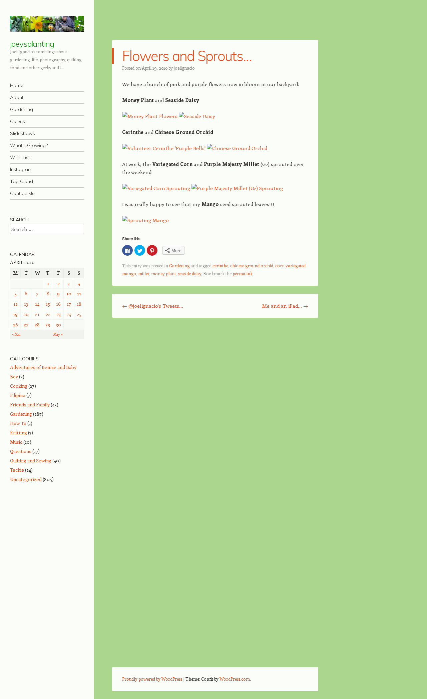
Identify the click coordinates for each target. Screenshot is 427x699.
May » (58, 334)
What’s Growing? (29, 145)
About (16, 97)
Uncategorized (26, 479)
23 (58, 314)
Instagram (21, 169)
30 (58, 324)
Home (16, 85)
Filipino (17, 395)
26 (15, 324)
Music (16, 442)
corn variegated (290, 265)
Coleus (17, 121)
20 (26, 314)
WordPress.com (235, 679)
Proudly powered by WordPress (152, 679)
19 (15, 314)
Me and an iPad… (285, 305)
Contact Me (22, 193)
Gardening (21, 109)
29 (47, 324)
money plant (163, 273)
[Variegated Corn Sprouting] (156, 188)
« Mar (16, 334)
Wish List (20, 157)
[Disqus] (215, 409)
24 (68, 314)
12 (15, 304)
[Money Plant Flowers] (149, 116)
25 (79, 314)
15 (48, 304)
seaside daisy (189, 273)
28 (37, 324)
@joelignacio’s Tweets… (152, 305)
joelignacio (184, 68)
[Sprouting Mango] (145, 220)
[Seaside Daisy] (197, 116)
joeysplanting (32, 44)
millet (143, 273)
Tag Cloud (21, 181)
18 (79, 304)
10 (68, 293)
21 (37, 314)
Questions (20, 451)
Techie (17, 470)
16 (58, 304)
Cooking (18, 386)
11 (79, 293)
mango (129, 273)
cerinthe (220, 265)
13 (26, 304)
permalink (243, 273)
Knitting (18, 432)
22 (48, 314)
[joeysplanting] (47, 24)
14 (37, 304)
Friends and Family (30, 404)
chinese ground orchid (251, 265)
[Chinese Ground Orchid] (237, 148)
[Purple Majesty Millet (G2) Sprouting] (237, 188)
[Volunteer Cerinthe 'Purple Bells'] (163, 148)
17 (69, 304)
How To (18, 423)
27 (26, 324)
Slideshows (22, 133)
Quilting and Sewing (30, 460)
